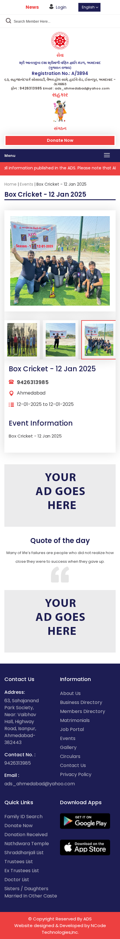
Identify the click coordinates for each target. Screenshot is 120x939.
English (88, 7)
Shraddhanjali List (24, 852)
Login (61, 7)
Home (10, 184)
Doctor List (16, 879)
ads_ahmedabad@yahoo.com (39, 783)
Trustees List (18, 861)
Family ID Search (23, 816)
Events (26, 184)
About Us (70, 693)
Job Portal (72, 729)
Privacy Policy (75, 774)
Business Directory (81, 702)
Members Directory (82, 711)
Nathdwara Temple (26, 843)
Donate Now (60, 140)
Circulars (70, 756)
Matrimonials (75, 720)
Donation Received (25, 834)
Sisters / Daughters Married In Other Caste (30, 892)
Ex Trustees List (21, 870)
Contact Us (73, 765)
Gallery (68, 747)
